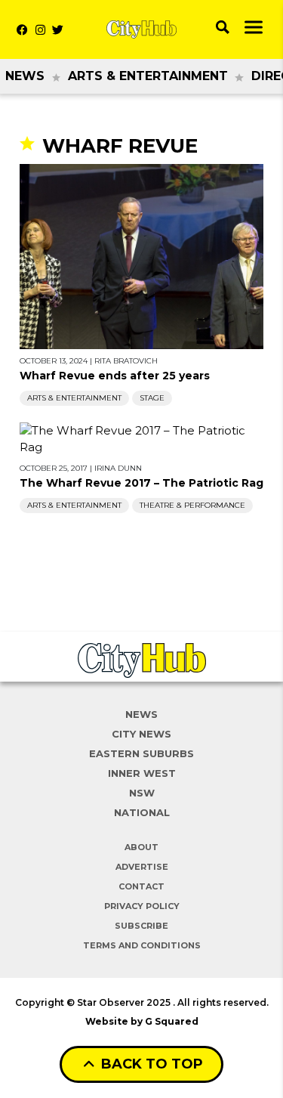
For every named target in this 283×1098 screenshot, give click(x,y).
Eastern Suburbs (141, 753)
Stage (152, 398)
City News (141, 734)
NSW (142, 793)
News (25, 76)
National (142, 812)
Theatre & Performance (192, 505)
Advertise (141, 866)
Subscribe (141, 925)
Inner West (142, 773)
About (141, 847)
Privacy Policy (142, 906)
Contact (141, 886)
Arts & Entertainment (148, 76)
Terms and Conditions (142, 945)
